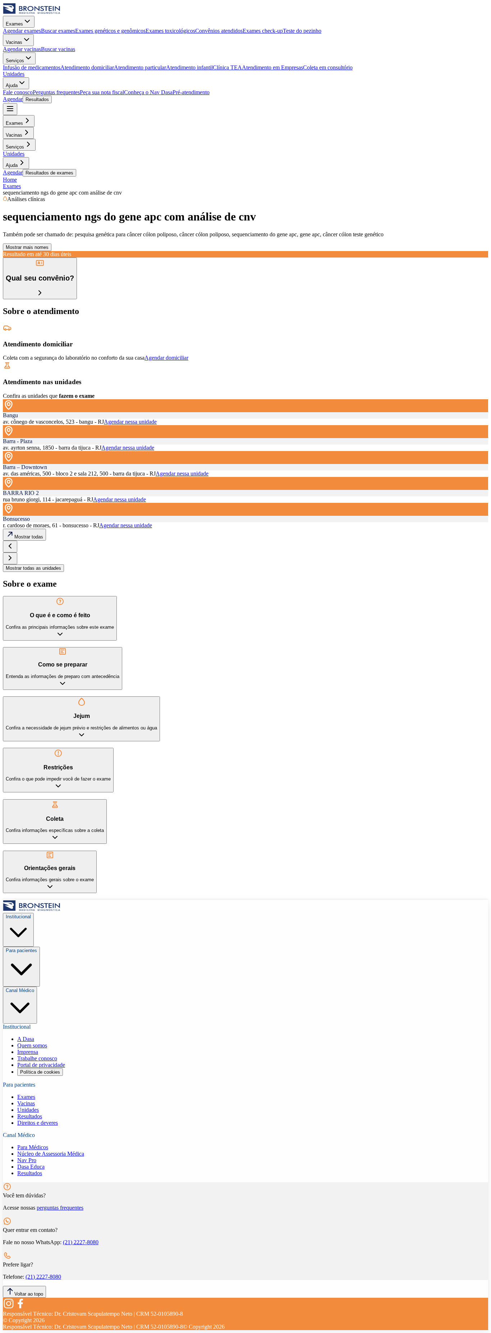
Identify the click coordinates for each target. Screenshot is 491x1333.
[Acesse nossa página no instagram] (8, 1307)
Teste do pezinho (302, 31)
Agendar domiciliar (166, 358)
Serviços (15, 60)
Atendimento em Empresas (272, 67)
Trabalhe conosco (37, 1058)
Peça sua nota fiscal (102, 92)
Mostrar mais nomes (27, 247)
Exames (14, 24)
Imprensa (27, 1052)
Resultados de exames (49, 173)
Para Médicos (32, 1147)
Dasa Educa (31, 1167)
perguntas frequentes (60, 1208)
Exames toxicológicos (170, 31)
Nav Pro (26, 1160)
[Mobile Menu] (10, 109)
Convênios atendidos (219, 31)
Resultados (37, 99)
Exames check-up (263, 31)
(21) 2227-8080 (80, 1242)
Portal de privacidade (41, 1065)
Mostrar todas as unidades (33, 568)
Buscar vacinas (58, 49)
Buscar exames (58, 31)
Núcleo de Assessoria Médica (50, 1154)
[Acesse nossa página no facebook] (20, 1307)
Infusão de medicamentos (31, 67)
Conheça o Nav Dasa (148, 92)
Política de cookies (40, 1072)
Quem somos (32, 1045)
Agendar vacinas (22, 49)
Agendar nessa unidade (130, 422)
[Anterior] (10, 546)
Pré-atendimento (191, 92)
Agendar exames (22, 31)
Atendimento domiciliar (87, 67)
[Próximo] (10, 558)
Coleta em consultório (328, 67)
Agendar (13, 99)
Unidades (13, 74)
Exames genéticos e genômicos (110, 31)
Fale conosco (18, 92)
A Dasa (25, 1039)
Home (10, 180)
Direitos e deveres (37, 1123)
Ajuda (12, 85)
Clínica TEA (227, 67)
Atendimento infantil (189, 67)
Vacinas (14, 42)
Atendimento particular (140, 67)
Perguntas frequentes (56, 92)
